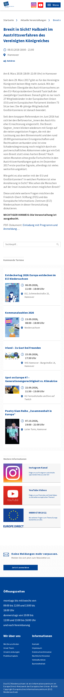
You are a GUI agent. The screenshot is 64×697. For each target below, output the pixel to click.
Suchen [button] (57, 244)
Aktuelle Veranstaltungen (33, 20)
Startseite (8, 20)
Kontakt (35, 644)
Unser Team (8, 648)
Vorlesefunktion (39, 659)
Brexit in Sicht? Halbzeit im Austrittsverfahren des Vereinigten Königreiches (28, 35)
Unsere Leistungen (11, 652)
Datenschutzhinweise (41, 652)
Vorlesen (11, 61)
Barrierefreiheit (38, 663)
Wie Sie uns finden (11, 644)
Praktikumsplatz (10, 656)
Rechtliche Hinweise (41, 656)
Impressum (37, 648)
